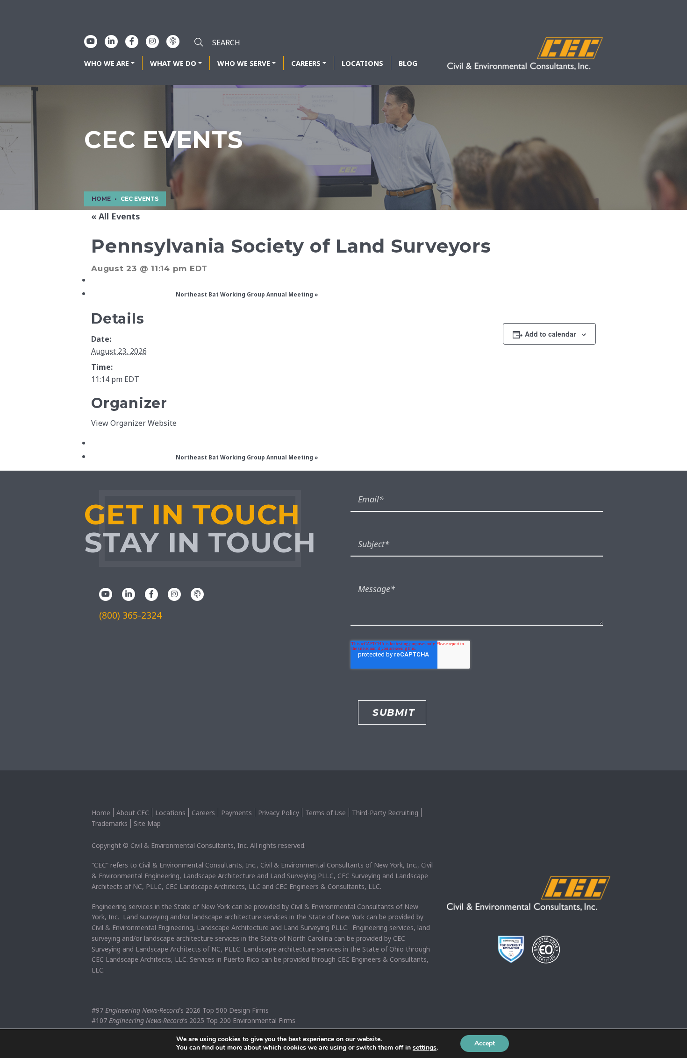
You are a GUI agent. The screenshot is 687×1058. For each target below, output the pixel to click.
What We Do (173, 63)
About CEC (132, 812)
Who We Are (106, 63)
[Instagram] (152, 41)
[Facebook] (131, 41)
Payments (236, 812)
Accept (484, 1043)
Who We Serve (243, 63)
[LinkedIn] (111, 41)
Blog (408, 63)
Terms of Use (325, 812)
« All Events (115, 216)
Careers (306, 63)
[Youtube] (90, 41)
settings (425, 1048)
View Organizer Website (134, 423)
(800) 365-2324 (130, 615)
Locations (362, 63)
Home (101, 812)
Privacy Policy (278, 812)
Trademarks (110, 823)
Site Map (147, 823)
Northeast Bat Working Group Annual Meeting (247, 294)
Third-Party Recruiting (385, 812)
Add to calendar (550, 334)
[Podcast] (172, 41)
